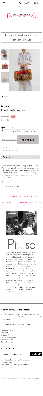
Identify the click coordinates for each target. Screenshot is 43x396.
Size (11, 128)
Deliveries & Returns (8, 337)
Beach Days (23, 35)
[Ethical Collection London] (21, 15)
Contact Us (5, 335)
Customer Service (8, 340)
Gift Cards (4, 333)
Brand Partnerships (8, 330)
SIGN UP (36, 353)
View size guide (9, 140)
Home (11, 35)
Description (8, 157)
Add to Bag (28, 140)
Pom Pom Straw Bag (13, 110)
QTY (3, 128)
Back (5, 97)
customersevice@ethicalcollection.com (16, 324)
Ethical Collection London (22, 378)
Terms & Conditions (8, 342)
